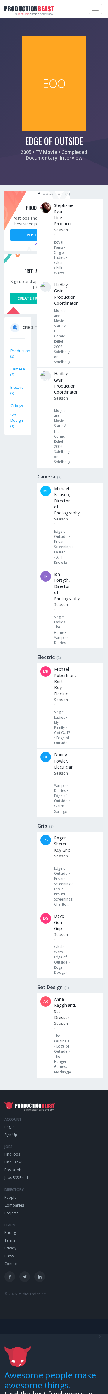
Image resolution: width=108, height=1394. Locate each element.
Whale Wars (59, 949)
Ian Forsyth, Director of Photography (67, 586)
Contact (11, 1263)
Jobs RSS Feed (16, 1177)
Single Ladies (59, 255)
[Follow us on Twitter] (25, 1276)
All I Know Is (60, 560)
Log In (9, 1126)
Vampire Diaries (61, 640)
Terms (9, 1240)
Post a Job (13, 1169)
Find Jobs (12, 1154)
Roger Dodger (60, 970)
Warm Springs (60, 808)
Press (9, 1255)
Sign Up (10, 1134)
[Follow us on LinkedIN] (39, 1276)
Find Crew (12, 1162)
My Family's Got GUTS (62, 727)
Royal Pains (58, 245)
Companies (14, 1205)
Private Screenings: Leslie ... (63, 884)
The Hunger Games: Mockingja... (64, 1064)
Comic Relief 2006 (59, 341)
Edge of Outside (61, 534)
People (10, 1197)
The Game (59, 630)
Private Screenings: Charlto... (63, 899)
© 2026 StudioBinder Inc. (25, 1294)
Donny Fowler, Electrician (64, 761)
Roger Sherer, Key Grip (62, 844)
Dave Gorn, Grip (59, 922)
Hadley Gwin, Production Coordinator (66, 294)
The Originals (61, 1038)
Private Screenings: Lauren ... (63, 546)
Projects (11, 1213)
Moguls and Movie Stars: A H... (60, 321)
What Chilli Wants (59, 268)
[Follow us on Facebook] (9, 1276)
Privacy (10, 1248)
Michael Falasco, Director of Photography (67, 501)
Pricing (10, 1232)
